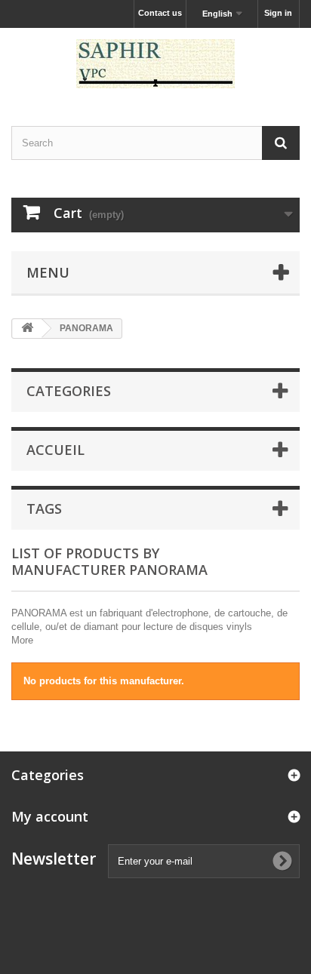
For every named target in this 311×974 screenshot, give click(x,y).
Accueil (55, 450)
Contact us (160, 12)
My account (49, 816)
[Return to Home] (27, 328)
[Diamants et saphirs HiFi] (155, 63)
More (22, 640)
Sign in (278, 12)
